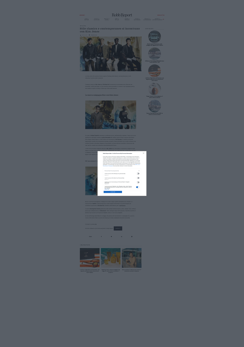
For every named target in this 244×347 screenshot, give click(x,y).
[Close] (144, 153)
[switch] (137, 173)
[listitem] (122, 170)
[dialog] (122, 173)
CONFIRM (112, 191)
